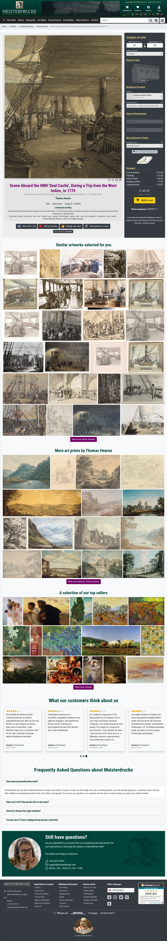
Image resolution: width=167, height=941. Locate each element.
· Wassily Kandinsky (90, 897)
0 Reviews (68, 231)
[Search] (151, 20)
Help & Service (82, 20)
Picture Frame (54, 20)
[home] (4, 20)
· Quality (61, 897)
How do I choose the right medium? (23, 810)
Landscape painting (26, 26)
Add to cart (146, 200)
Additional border (132, 51)
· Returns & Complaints (42, 903)
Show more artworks (83, 687)
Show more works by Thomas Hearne (83, 581)
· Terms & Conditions (41, 894)
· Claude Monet (88, 891)
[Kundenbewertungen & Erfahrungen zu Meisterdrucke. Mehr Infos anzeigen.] (151, 893)
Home (4, 26)
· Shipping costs (64, 894)
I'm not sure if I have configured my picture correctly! (32, 819)
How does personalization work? (22, 781)
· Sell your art (63, 891)
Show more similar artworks (83, 439)
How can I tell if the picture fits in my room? (27, 801)
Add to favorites (49, 226)
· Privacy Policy (39, 897)
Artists (21, 20)
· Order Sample (63, 906)
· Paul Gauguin (88, 894)
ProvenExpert (23, 745)
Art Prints (11, 20)
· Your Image (63, 887)
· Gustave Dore (88, 903)
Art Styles (42, 20)
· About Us (37, 906)
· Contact (37, 887)
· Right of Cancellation (42, 900)
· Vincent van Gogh (89, 887)
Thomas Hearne (42, 26)
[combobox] (144, 54)
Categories (30, 20)
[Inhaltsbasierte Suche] (156, 20)
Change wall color (72, 226)
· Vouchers (62, 903)
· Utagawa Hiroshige (90, 900)
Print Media (68, 20)
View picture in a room (98, 226)
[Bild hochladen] (162, 20)
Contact (94, 20)
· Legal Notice (39, 891)
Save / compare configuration (145, 152)
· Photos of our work (65, 900)
